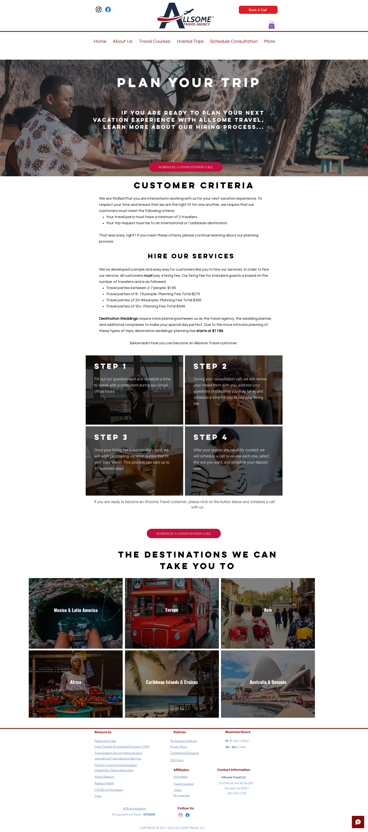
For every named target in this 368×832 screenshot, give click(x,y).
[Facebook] (108, 9)
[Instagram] (98, 9)
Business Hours (237, 732)
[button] (271, 25)
